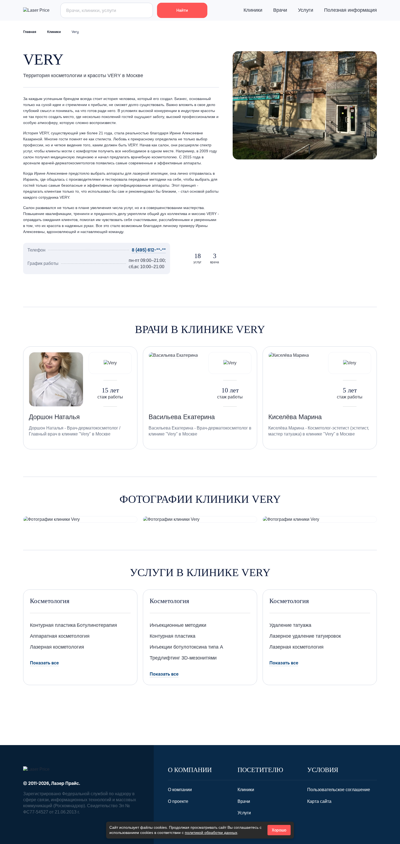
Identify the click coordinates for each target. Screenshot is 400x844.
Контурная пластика (53, 625)
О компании (180, 789)
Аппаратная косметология (60, 636)
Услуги (305, 10)
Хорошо (279, 830)
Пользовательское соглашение (338, 789)
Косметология (49, 600)
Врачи (280, 10)
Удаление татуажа (290, 625)
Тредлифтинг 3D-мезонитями (183, 658)
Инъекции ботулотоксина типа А (186, 647)
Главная (29, 32)
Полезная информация (350, 10)
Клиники (253, 10)
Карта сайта (319, 801)
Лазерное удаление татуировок (305, 636)
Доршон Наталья (54, 417)
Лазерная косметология (57, 647)
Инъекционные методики (178, 625)
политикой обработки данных (211, 832)
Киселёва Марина (295, 417)
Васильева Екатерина (182, 417)
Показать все (44, 663)
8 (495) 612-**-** (149, 250)
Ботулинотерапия (97, 625)
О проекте (178, 801)
